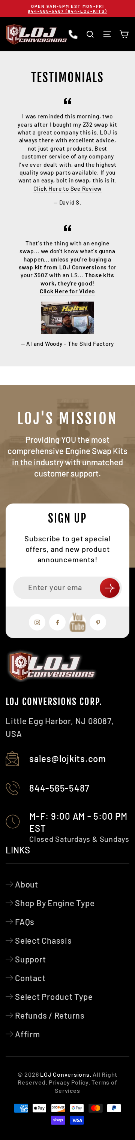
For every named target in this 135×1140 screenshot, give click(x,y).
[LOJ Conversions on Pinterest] (98, 622)
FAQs (24, 921)
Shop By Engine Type (55, 903)
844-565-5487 (59, 788)
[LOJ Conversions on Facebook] (57, 622)
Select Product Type (54, 996)
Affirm (27, 1034)
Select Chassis (43, 940)
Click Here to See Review (67, 188)
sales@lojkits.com (67, 758)
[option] (67, 8)
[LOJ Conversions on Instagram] (37, 622)
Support (30, 959)
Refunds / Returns (50, 1015)
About (26, 884)
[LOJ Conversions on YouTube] (77, 622)
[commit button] (110, 588)
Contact (30, 978)
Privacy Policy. (69, 1082)
